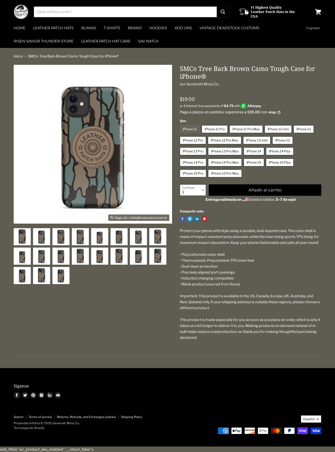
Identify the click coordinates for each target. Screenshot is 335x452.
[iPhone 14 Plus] (280, 156)
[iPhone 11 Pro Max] (246, 134)
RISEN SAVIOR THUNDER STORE (44, 41)
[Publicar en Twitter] (190, 219)
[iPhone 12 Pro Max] (225, 145)
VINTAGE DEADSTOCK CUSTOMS (229, 28)
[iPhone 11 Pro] (215, 134)
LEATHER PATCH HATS (53, 28)
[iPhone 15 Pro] (193, 178)
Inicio (18, 56)
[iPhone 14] (254, 156)
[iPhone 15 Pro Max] (225, 178)
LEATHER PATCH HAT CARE (106, 41)
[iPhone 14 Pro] (193, 167)
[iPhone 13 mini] (257, 145)
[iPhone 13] (283, 145)
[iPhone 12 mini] (279, 134)
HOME (20, 28)
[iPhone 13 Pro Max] (225, 156)
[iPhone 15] (254, 167)
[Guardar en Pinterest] (204, 219)
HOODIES (158, 28)
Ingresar (313, 28)
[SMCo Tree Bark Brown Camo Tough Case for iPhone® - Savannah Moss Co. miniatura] (22, 237)
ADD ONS (183, 28)
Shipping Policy (131, 417)
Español (308, 419)
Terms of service (40, 417)
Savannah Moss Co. (202, 84)
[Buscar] (223, 12)
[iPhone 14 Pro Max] (225, 167)
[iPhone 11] (190, 134)
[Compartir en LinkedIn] (197, 219)
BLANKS (88, 28)
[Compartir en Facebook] (182, 219)
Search (18, 417)
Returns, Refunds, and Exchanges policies (86, 417)
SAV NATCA (148, 41)
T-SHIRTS (112, 28)
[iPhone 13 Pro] (193, 156)
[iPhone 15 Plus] (280, 167)
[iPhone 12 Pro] (193, 145)
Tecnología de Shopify (29, 428)
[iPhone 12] (304, 134)
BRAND (135, 28)
